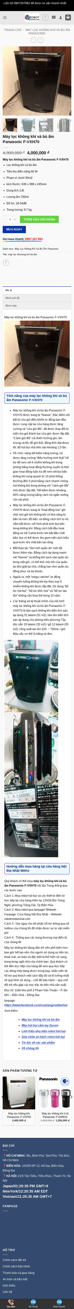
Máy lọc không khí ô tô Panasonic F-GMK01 (55, 1115)
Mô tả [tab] (9, 290)
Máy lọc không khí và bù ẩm (40, 1019)
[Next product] (33, 40)
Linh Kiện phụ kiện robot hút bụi (44, 1031)
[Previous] (8, 81)
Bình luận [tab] (11, 305)
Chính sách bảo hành (16, 1266)
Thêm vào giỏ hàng (39, 219)
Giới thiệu (9, 1285)
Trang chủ (13, 30)
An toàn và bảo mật (15, 1279)
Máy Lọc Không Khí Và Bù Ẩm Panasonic (37, 248)
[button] (5, 17)
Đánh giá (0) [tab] (12, 298)
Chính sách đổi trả (14, 1260)
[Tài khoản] (61, 17)
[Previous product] (40, 40)
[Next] (65, 81)
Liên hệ (7, 1291)
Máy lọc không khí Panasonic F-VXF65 (19, 1115)
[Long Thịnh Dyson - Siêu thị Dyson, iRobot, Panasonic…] (32, 17)
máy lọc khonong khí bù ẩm (22, 254)
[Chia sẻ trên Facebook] (6, 263)
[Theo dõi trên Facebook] (45, 17)
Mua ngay (14, 229)
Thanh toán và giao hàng (18, 1272)
